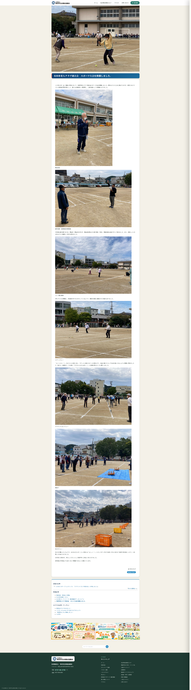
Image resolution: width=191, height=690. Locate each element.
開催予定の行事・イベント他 (128, 665)
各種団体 (123, 670)
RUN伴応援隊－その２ (62, 597)
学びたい (103, 674)
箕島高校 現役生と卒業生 (63, 595)
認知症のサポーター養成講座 (108, 677)
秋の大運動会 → (132, 588)
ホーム (96, 3)
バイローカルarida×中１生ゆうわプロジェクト (68, 610)
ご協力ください (125, 679)
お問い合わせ (125, 3)
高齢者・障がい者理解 (126, 674)
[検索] (107, 646)
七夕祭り (58, 614)
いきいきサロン (105, 672)
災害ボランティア (125, 667)
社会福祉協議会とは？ (106, 3)
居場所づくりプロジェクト (127, 672)
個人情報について (105, 679)
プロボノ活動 (104, 670)
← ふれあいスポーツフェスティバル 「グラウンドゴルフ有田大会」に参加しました (76, 586)
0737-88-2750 (60, 670)
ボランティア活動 (105, 667)
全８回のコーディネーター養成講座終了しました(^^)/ (70, 599)
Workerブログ (131, 572)
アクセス (116, 3)
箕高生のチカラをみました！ (63, 608)
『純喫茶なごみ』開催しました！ (64, 612)
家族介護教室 (124, 677)
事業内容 (103, 665)
